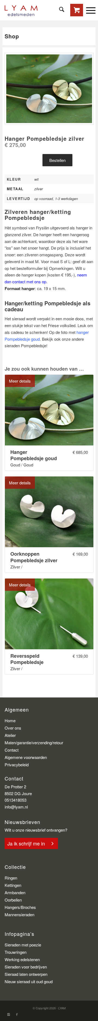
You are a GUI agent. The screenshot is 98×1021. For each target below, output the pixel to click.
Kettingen (13, 885)
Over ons (13, 728)
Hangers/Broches (20, 907)
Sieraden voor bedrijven (26, 967)
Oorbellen (13, 900)
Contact (12, 750)
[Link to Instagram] (9, 1014)
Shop (12, 36)
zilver (38, 188)
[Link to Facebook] (17, 1014)
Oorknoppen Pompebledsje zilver (33, 557)
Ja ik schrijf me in (26, 843)
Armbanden (15, 892)
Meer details (20, 381)
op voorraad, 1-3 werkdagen (56, 198)
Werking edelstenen (22, 959)
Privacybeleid (17, 764)
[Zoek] (59, 9)
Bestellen (57, 160)
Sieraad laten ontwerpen (26, 974)
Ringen (11, 878)
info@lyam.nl (16, 807)
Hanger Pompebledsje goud (33, 455)
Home (10, 720)
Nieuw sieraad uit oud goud (29, 981)
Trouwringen (15, 952)
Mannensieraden (19, 914)
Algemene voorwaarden (26, 757)
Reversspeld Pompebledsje (27, 659)
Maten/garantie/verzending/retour (34, 742)
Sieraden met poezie (23, 945)
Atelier (10, 735)
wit (36, 179)
